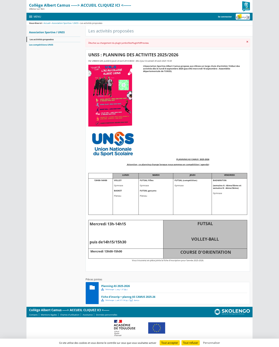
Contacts (33, 314)
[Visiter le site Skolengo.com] (232, 314)
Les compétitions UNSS (41, 44)
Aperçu (134, 300)
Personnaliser (211, 343)
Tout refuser (190, 343)
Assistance (88, 314)
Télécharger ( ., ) (116, 289)
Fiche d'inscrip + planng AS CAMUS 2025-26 (128, 297)
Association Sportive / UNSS (65, 23)
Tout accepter (169, 343)
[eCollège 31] (243, 16)
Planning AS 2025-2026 (115, 286)
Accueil (47, 23)
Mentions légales (49, 314)
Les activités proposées (42, 39)
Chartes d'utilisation (69, 314)
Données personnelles (106, 314)
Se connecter (225, 16)
